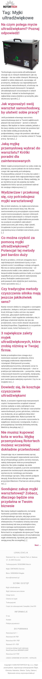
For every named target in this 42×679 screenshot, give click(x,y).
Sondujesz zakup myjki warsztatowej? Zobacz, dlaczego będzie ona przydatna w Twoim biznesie (19, 497)
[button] (30, 4)
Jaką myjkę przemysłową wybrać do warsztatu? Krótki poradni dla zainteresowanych (20, 152)
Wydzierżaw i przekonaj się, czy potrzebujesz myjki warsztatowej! (20, 196)
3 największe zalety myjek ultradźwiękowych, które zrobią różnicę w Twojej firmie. (20, 341)
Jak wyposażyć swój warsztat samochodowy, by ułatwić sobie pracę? (20, 108)
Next (38, 545)
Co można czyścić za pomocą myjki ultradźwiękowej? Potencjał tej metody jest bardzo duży (18, 246)
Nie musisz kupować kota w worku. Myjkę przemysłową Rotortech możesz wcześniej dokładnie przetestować (20, 440)
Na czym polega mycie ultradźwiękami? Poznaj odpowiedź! (20, 28)
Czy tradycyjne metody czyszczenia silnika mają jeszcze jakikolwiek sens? (21, 295)
